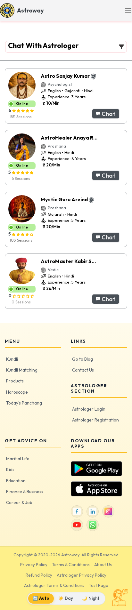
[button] (106, 113)
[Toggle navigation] (128, 10)
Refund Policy (39, 575)
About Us (103, 564)
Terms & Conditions (71, 564)
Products (15, 381)
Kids (10, 469)
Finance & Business (24, 491)
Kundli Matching (21, 370)
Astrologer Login (88, 409)
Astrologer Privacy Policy (81, 575)
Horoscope (17, 392)
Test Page (98, 585)
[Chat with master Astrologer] (120, 597)
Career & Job (19, 502)
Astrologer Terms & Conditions (54, 585)
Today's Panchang (24, 403)
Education (16, 481)
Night (91, 598)
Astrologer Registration (95, 420)
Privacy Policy (33, 564)
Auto (41, 598)
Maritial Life (17, 459)
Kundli (12, 359)
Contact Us (83, 370)
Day (65, 598)
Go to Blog (82, 359)
